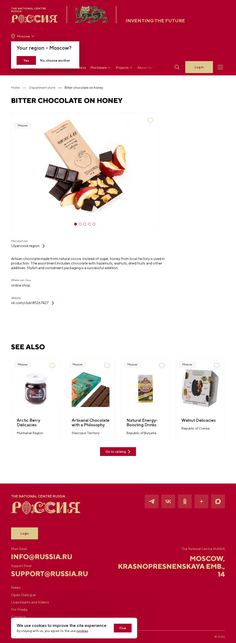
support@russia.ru (46, 574)
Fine (122, 628)
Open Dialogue (23, 595)
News (16, 587)
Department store (42, 87)
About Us (144, 67)
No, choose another (55, 60)
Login (24, 533)
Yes (26, 60)
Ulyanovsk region (25, 246)
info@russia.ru (41, 556)
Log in (199, 67)
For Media (19, 609)
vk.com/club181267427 (30, 303)
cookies (82, 631)
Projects (122, 67)
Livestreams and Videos (30, 602)
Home (15, 87)
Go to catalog (116, 451)
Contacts (18, 617)
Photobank (98, 67)
